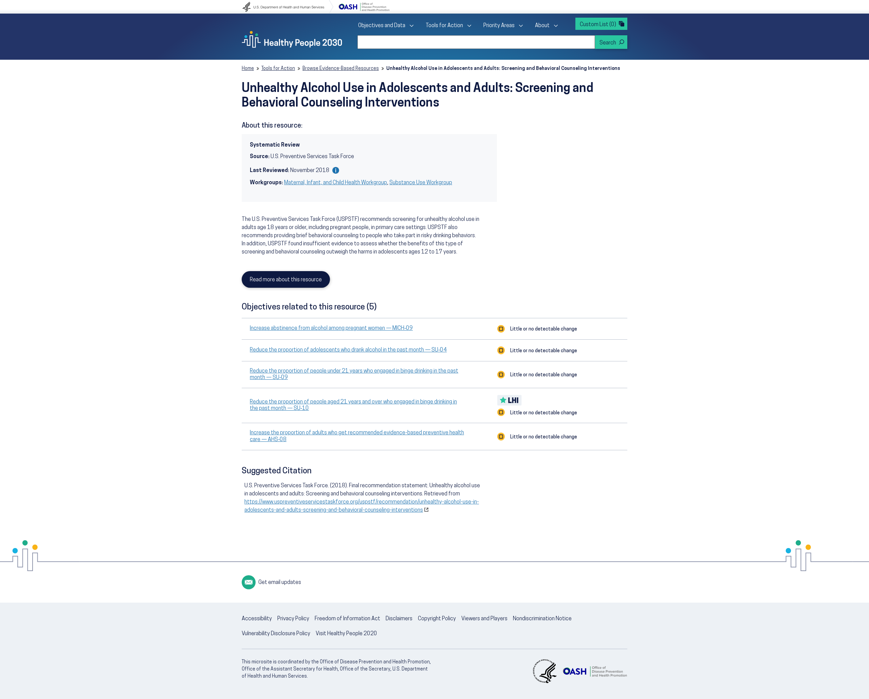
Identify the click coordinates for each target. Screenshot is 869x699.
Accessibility (257, 619)
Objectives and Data (381, 26)
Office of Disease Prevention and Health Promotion (364, 7)
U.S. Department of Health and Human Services (288, 7)
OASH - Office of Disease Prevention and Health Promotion (594, 671)
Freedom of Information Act (347, 619)
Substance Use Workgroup (420, 183)
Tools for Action (444, 26)
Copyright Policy (437, 619)
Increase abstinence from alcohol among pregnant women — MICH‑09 (331, 328)
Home (248, 68)
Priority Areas (499, 26)
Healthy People (292, 39)
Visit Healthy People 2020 (346, 634)
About (542, 26)
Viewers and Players (484, 619)
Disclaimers (399, 619)
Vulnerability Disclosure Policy (276, 634)
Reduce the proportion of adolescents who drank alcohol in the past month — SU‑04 (348, 350)
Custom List (598, 24)
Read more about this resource (286, 280)
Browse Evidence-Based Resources (340, 68)
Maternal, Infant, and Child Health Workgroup (335, 183)
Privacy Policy (293, 619)
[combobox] (476, 42)
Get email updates (279, 582)
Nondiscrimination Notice (542, 619)
